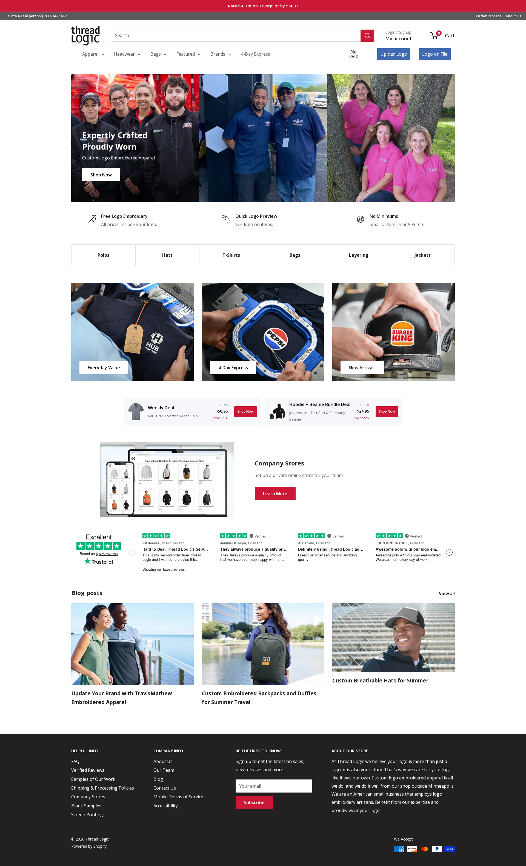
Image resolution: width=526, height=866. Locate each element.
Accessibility (165, 806)
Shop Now (101, 175)
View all (447, 593)
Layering (358, 255)
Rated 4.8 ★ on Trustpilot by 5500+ (263, 5)
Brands (217, 54)
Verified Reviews (87, 770)
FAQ (75, 761)
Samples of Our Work (93, 779)
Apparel (90, 54)
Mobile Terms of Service (178, 797)
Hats (167, 255)
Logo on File (434, 54)
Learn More (275, 494)
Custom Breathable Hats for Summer (380, 680)
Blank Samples (86, 806)
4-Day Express (255, 54)
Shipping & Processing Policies (102, 788)
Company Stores (88, 797)
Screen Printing (87, 814)
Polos (103, 255)
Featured (185, 54)
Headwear (124, 54)
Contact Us (164, 788)
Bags (155, 54)
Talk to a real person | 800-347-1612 (36, 15)
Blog (158, 779)
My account (398, 38)
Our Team (163, 770)
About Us (513, 15)
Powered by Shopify (89, 846)
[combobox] (236, 36)
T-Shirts (231, 255)
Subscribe (254, 802)
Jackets (422, 255)
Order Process (488, 15)
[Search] (367, 36)
